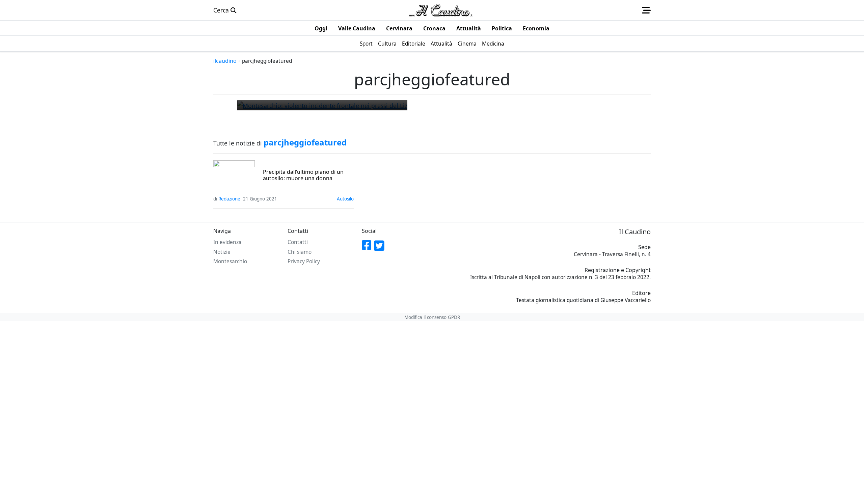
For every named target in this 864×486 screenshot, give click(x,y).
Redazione (229, 199)
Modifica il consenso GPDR (432, 317)
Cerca (222, 10)
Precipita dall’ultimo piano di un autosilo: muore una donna (303, 175)
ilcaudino (225, 60)
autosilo (345, 199)
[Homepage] (441, 10)
